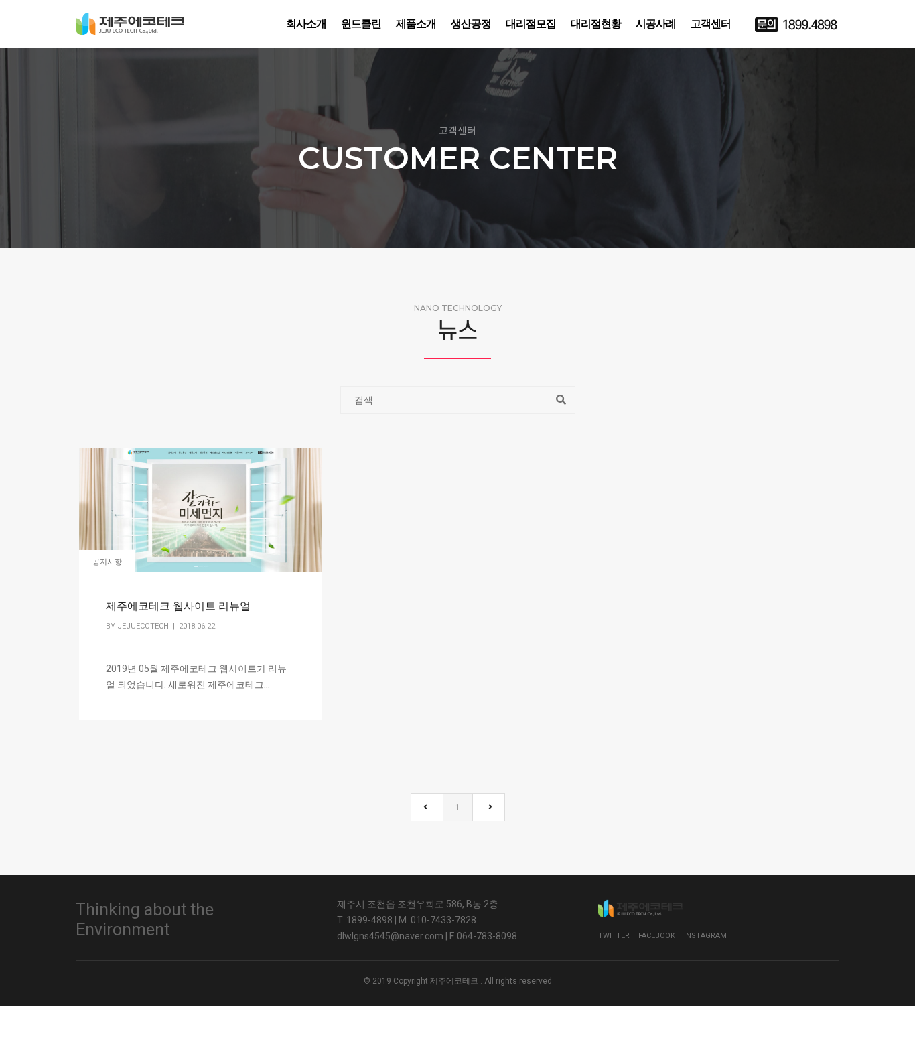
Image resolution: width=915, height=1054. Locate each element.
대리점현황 (596, 23)
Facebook (656, 935)
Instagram (705, 935)
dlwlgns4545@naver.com (390, 936)
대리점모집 (531, 23)
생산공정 (471, 23)
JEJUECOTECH (143, 626)
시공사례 (656, 23)
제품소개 (416, 23)
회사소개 (306, 23)
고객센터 (711, 23)
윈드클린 (361, 23)
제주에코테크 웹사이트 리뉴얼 (178, 606)
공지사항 (107, 561)
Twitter (614, 935)
